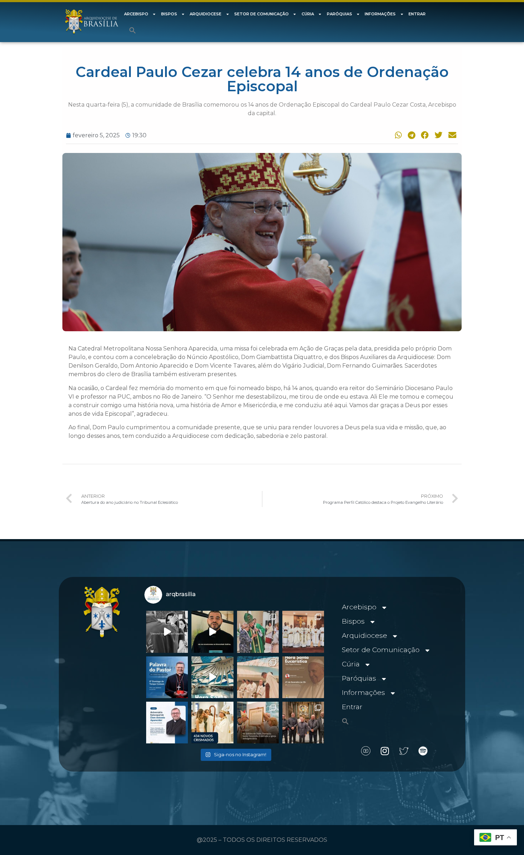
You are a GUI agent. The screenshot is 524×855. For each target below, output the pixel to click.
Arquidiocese (205, 13)
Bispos (169, 13)
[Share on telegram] (410, 135)
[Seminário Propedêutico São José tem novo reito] (303, 631)
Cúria (308, 13)
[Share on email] (451, 135)
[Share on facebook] (424, 135)
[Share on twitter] (438, 135)
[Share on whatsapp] (397, 135)
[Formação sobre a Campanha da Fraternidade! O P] (212, 631)
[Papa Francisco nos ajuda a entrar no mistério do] (167, 677)
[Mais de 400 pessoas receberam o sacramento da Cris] (212, 722)
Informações (380, 13)
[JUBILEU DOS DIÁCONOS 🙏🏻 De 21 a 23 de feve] (303, 722)
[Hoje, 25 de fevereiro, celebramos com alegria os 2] (167, 722)
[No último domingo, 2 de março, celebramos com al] (258, 631)
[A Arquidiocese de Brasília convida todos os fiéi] (303, 677)
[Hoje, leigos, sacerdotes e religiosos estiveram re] (258, 677)
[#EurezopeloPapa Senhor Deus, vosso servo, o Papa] (212, 677)
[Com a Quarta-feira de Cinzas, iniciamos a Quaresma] (167, 631)
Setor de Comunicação (261, 13)
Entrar (417, 13)
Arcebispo (136, 13)
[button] (132, 30)
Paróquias (339, 13)
